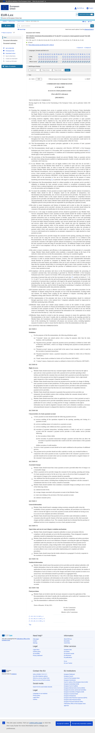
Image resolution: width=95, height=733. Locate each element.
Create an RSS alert (11, 61)
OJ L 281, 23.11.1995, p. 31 (38, 621)
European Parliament (69, 674)
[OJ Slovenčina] (83, 62)
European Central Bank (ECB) (71, 684)
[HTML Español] (41, 56)
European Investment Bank (71, 693)
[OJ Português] (78, 62)
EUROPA (5, 21)
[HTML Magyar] (70, 56)
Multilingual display (34, 66)
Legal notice (36, 649)
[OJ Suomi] (87, 62)
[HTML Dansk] (46, 56)
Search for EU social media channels (42, 687)
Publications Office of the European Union (75, 703)
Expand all (80, 47)
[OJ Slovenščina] (85, 62)
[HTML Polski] (76, 56)
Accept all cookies (63, 723)
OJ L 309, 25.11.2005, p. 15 (38, 618)
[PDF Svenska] (89, 59)
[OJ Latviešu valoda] (65, 62)
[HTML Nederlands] (74, 56)
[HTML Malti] (72, 56)
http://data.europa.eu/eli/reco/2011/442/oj (41, 45)
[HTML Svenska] (89, 56)
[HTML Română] (81, 56)
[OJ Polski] (76, 62)
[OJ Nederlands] (74, 62)
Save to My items (10, 56)
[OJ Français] (57, 62)
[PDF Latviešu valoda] (65, 59)
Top (30, 624)
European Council (68, 676)
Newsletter (67, 641)
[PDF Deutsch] (48, 59)
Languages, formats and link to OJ (39, 50)
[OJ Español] (41, 62)
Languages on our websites (40, 693)
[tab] (58, 50)
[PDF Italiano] (63, 59)
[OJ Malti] (72, 62)
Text (5, 37)
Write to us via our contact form (41, 678)
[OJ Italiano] (63, 62)
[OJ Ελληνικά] (52, 62)
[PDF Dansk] (46, 59)
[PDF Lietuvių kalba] (68, 59)
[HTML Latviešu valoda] (65, 56)
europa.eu (14, 674)
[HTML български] (39, 56)
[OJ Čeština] (44, 62)
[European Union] (6, 671)
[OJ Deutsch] (48, 62)
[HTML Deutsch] (48, 56)
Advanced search (89, 29)
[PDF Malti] (72, 59)
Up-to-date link (10, 48)
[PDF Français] (57, 59)
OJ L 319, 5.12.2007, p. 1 (37, 616)
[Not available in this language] (59, 56)
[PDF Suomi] (87, 59)
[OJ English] (54, 62)
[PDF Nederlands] (74, 59)
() (89, 150)
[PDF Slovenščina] (85, 59)
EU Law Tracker (68, 663)
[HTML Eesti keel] (50, 56)
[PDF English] (54, 59)
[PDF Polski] (76, 59)
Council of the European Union (72, 678)
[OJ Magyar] (70, 62)
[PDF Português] (78, 59)
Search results (20, 21)
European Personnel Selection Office (73, 701)
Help (85, 21)
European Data (68, 649)
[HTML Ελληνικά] (52, 56)
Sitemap (35, 643)
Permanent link (10, 51)
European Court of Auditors (71, 686)
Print (90, 21)
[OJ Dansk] (46, 62)
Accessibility (36, 653)
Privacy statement (37, 655)
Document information (10, 40)
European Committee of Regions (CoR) (74, 692)
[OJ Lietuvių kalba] (68, 62)
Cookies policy (37, 651)
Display (67, 70)
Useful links (67, 643)
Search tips (22, 29)
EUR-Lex (7, 15)
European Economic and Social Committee (75, 690)
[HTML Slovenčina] (83, 56)
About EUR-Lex (68, 639)
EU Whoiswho (67, 655)
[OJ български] (39, 62)
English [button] (91, 8)
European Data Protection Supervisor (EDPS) (75, 697)
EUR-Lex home (12, 21)
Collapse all (88, 47)
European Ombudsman (70, 695)
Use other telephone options (40, 676)
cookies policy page (35, 723)
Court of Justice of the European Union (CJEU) (76, 682)
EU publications (68, 657)
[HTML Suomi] (87, 56)
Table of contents (10, 66)
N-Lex (65, 661)
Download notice (10, 53)
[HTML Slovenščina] (85, 56)
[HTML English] (54, 56)
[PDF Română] (81, 59)
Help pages (36, 639)
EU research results (69, 653)
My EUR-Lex (80, 8)
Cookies (35, 699)
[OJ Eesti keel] (50, 62)
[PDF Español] (41, 59)
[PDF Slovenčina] (83, 59)
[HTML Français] (57, 56)
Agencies (66, 705)
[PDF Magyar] (70, 59)
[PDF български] (39, 59)
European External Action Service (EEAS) (74, 688)
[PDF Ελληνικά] (52, 59)
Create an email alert (11, 58)
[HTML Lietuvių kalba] (68, 56)
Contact (35, 641)
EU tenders (67, 651)
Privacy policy (36, 695)
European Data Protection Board (72, 699)
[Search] (92, 25)
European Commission (70, 680)
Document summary (9, 43)
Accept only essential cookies (81, 723)
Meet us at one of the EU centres (41, 680)
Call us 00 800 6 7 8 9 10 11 (40, 674)
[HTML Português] (78, 56)
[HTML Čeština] (44, 56)
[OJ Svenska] (89, 62)
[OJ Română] (81, 62)
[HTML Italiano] (63, 56)
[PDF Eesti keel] (50, 59)
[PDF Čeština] (44, 59)
